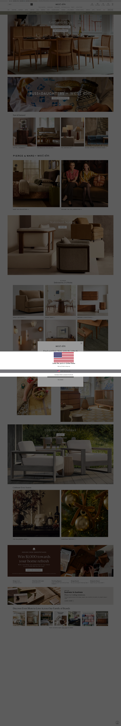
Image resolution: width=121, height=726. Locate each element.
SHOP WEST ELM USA (65, 371)
